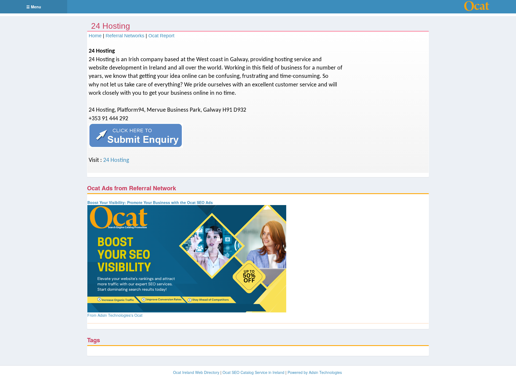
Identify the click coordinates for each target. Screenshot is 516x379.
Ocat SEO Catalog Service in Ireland (253, 372)
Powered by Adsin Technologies (315, 372)
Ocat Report (161, 35)
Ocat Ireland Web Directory (196, 372)
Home (95, 35)
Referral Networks (125, 35)
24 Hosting (116, 160)
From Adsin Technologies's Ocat (114, 315)
